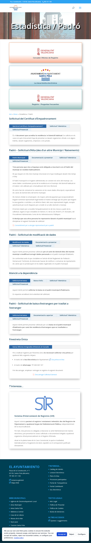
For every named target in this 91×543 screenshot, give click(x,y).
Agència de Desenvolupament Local (24, 501)
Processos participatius (58, 479)
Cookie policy (19, 538)
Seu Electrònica (55, 490)
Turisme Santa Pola (18, 525)
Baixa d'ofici (38, 281)
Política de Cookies (56, 508)
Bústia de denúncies (57, 512)
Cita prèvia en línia (57, 360)
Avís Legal (53, 501)
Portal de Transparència (58, 483)
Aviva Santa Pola (17, 508)
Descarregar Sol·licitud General (46, 374)
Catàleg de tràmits (56, 469)
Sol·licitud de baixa (20, 281)
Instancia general (17, 480)
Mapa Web (15, 483)
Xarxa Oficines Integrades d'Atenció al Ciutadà (31, 347)
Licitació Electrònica (57, 473)
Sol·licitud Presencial (20, 130)
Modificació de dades (21, 242)
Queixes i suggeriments (58, 521)
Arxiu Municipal (16, 505)
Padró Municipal (19, 158)
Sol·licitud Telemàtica (58, 126)
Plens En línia (54, 476)
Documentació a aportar (43, 315)
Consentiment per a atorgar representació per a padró (34, 225)
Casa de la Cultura (17, 515)
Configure (81, 534)
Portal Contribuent (56, 486)
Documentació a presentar (42, 158)
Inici (10, 114)
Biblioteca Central (17, 512)
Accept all (62, 534)
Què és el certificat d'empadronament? (28, 126)
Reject (71, 534)
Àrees (16, 114)
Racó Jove (14, 522)
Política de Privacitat (57, 505)
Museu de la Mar (17, 518)
